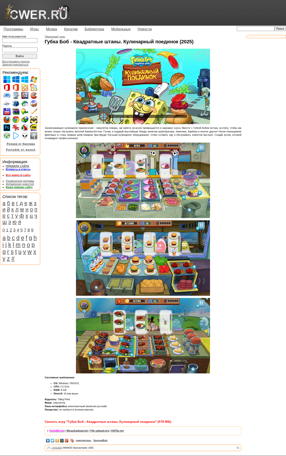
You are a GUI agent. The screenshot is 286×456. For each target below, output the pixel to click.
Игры (34, 29)
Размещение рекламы (20, 181)
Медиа (51, 29)
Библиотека (94, 29)
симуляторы (83, 440)
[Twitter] (52, 441)
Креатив (71, 29)
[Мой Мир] (62, 441)
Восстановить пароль (16, 61)
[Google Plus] (66, 441)
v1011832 (57, 447)
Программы (13, 29)
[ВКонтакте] (48, 441)
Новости (145, 29)
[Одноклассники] (57, 441)
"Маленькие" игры (55, 36)
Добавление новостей (20, 184)
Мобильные (121, 29)
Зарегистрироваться (15, 64)
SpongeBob (100, 440)
